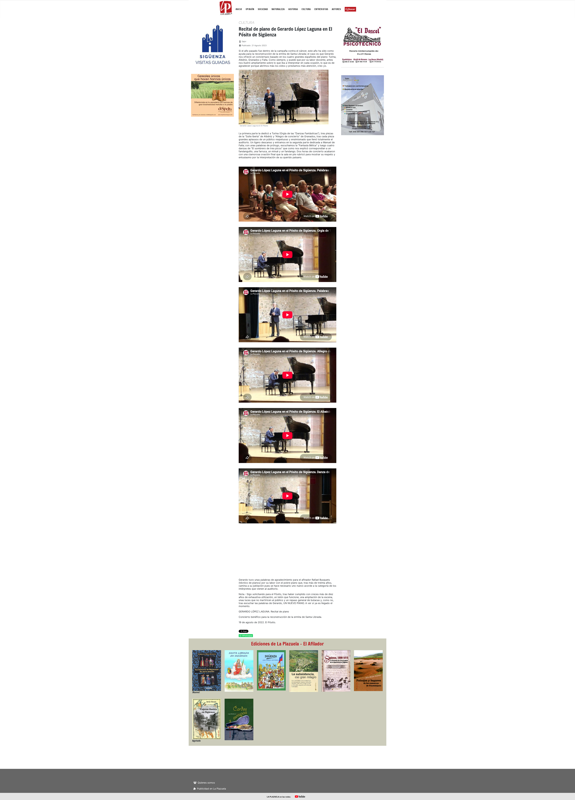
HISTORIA (293, 9)
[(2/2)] (212, 44)
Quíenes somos (206, 782)
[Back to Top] (570, 794)
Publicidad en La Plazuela (211, 788)
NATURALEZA (278, 9)
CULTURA (306, 9)
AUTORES (336, 9)
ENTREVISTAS (321, 9)
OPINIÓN (250, 9)
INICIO (239, 9)
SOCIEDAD (263, 9)
